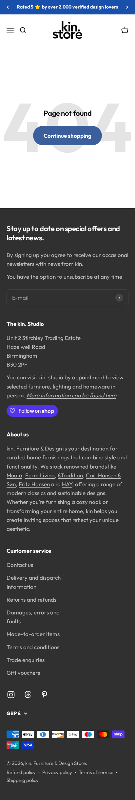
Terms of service (96, 772)
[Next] (127, 7)
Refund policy (21, 772)
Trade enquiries (26, 659)
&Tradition (70, 475)
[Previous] (8, 7)
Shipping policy (23, 780)
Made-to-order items (33, 633)
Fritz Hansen (34, 484)
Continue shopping (67, 135)
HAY (67, 484)
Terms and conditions (33, 647)
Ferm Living (40, 475)
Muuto (14, 475)
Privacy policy (57, 772)
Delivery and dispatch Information (34, 582)
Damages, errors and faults (33, 617)
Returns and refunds (31, 599)
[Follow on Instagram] (11, 694)
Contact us (20, 564)
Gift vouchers (23, 672)
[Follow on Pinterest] (44, 694)
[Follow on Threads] (27, 694)
